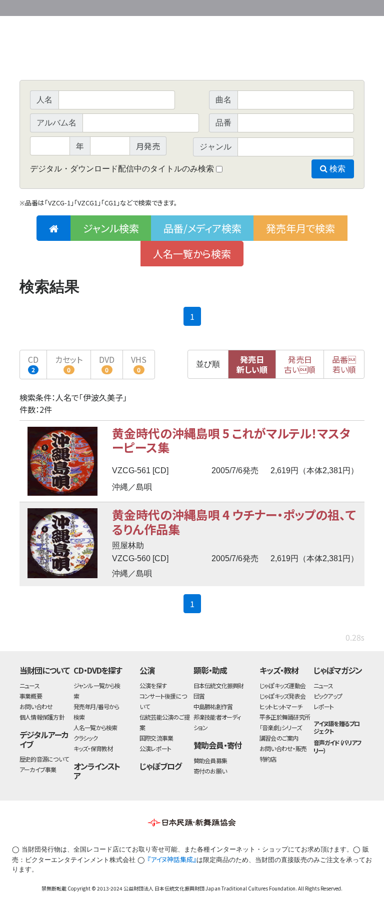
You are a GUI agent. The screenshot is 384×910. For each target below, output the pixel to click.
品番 (344, 364)
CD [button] (33, 363)
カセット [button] (68, 363)
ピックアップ (328, 696)
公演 (147, 670)
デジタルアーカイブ (44, 739)
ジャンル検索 (111, 228)
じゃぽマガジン (338, 670)
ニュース (30, 685)
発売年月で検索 (300, 228)
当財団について (45, 670)
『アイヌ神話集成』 (171, 859)
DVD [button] (106, 363)
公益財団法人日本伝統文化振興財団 (74, 7)
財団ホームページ (247, 6)
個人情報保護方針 (42, 717)
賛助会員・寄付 (218, 745)
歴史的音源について (44, 759)
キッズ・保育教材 (93, 748)
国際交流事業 (156, 738)
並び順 (208, 364)
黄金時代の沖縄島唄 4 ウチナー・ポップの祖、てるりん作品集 (234, 521)
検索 (337, 168)
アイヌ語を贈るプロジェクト (337, 727)
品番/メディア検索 (203, 228)
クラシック (86, 738)
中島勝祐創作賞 (213, 706)
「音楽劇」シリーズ (281, 727)
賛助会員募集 (210, 760)
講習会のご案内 (279, 738)
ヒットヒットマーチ (281, 706)
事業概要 (287, 6)
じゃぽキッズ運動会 (283, 685)
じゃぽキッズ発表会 (283, 696)
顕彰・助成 (210, 670)
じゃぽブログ (161, 766)
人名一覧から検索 (192, 253)
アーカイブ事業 (38, 769)
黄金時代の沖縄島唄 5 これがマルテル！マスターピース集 (231, 440)
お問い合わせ (337, 6)
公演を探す (153, 685)
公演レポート (155, 748)
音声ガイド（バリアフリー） (338, 746)
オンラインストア (97, 771)
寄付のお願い (210, 771)
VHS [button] (138, 363)
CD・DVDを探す (98, 670)
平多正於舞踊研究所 (285, 717)
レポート (324, 706)
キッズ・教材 (279, 670)
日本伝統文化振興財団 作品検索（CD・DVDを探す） (192, 57)
